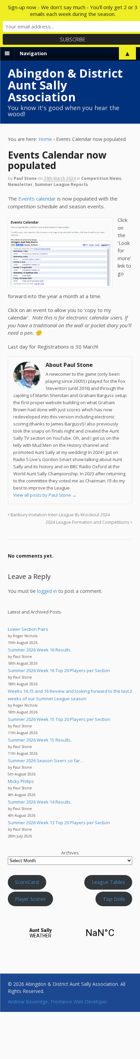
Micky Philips (21, 781)
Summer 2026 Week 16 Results (39, 650)
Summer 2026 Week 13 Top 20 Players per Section (59, 822)
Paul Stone (25, 178)
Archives (70, 853)
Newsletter (20, 184)
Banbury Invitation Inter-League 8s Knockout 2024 (60, 515)
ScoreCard (27, 881)
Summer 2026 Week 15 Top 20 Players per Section (59, 719)
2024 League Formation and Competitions (88, 522)
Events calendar (37, 198)
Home (45, 139)
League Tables (108, 881)
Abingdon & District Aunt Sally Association (65, 85)
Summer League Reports (61, 184)
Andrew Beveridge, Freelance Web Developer (57, 1001)
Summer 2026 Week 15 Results (39, 740)
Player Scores (30, 898)
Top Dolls (114, 898)
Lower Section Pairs (28, 629)
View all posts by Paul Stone (44, 495)
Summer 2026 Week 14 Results (39, 802)
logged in (47, 591)
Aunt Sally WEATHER (70, 933)
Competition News (101, 178)
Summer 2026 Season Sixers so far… (46, 760)
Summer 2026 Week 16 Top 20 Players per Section (59, 670)
